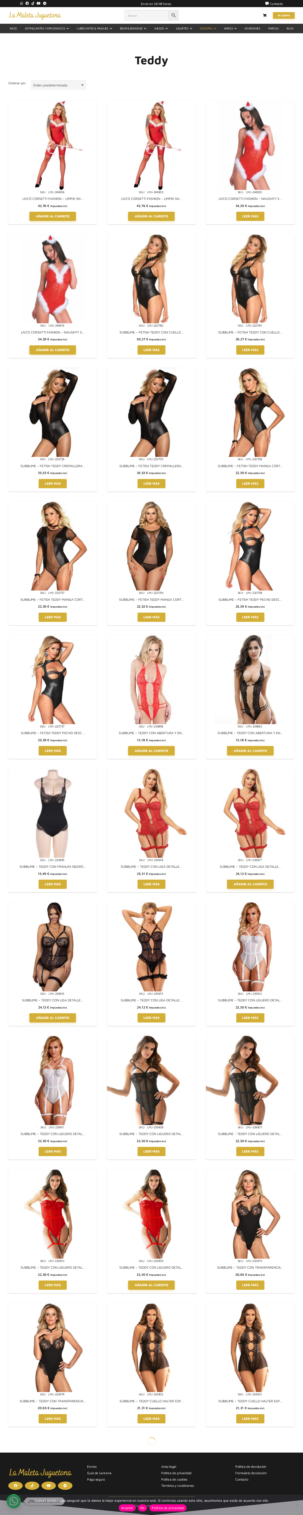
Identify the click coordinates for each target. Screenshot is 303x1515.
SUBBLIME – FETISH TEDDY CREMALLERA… (53, 466)
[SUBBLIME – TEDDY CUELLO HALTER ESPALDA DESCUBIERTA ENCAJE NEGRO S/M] (250, 1306)
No (142, 1508)
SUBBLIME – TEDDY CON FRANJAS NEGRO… (52, 866)
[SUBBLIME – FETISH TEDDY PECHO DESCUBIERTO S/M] (52, 638)
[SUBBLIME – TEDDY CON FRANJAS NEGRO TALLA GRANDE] (52, 771)
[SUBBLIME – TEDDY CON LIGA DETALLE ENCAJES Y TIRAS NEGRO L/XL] (52, 905)
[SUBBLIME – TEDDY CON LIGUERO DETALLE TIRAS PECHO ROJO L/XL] (52, 1172)
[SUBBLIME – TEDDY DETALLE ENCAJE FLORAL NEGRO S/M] (250, 1439)
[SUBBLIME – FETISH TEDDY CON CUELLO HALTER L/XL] (151, 237)
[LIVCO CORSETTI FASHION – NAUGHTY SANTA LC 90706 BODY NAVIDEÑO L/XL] (250, 103)
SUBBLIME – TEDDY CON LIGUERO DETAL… (250, 1000)
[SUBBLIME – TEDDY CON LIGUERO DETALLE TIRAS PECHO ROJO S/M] (151, 1172)
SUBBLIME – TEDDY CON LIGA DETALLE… (151, 866)
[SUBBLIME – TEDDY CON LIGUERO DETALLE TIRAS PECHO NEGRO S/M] (250, 1038)
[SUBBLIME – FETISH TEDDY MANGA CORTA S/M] (52, 504)
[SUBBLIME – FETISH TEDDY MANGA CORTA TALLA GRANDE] (151, 504)
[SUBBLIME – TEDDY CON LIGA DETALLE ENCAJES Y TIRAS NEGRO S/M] (151, 905)
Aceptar (127, 1508)
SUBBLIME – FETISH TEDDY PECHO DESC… (250, 599)
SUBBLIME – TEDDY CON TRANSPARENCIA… (250, 1267)
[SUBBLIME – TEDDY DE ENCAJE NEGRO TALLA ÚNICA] (52, 1439)
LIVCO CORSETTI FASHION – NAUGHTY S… (250, 199)
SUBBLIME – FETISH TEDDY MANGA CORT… (250, 466)
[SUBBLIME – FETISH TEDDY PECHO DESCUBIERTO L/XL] (250, 504)
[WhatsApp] (21, 3)
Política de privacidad (168, 1508)
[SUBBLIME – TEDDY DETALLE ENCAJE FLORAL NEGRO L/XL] (151, 1439)
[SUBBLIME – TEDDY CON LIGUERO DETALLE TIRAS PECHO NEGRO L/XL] (151, 1038)
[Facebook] (27, 3)
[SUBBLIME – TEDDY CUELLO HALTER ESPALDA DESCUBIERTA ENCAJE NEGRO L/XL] (151, 1306)
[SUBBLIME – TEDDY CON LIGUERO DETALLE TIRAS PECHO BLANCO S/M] (52, 1038)
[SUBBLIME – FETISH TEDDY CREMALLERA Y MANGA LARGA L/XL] (52, 370)
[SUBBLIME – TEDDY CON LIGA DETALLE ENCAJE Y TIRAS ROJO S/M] (250, 771)
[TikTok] (32, 3)
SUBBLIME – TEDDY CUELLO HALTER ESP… (151, 1401)
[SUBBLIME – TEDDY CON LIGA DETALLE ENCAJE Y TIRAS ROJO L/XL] (151, 771)
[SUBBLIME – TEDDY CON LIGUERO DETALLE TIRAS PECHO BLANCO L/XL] (250, 905)
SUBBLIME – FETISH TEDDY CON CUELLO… (151, 332)
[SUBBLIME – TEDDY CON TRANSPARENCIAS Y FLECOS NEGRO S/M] (52, 1306)
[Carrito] (264, 15)
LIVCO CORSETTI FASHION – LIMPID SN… (52, 199)
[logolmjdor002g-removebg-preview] (35, 15)
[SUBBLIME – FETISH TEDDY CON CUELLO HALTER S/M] (250, 237)
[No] (297, 1504)
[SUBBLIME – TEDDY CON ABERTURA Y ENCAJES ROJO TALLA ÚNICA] (151, 638)
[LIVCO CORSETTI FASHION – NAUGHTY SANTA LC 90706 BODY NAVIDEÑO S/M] (52, 237)
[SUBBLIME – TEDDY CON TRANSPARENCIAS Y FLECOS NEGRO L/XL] (250, 1172)
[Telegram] (44, 3)
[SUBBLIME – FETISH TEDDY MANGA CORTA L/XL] (250, 370)
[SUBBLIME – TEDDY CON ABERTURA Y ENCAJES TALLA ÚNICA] (250, 638)
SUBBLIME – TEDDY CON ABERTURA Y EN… (151, 733)
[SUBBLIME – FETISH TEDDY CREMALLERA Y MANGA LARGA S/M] (151, 370)
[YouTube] (38, 3)
